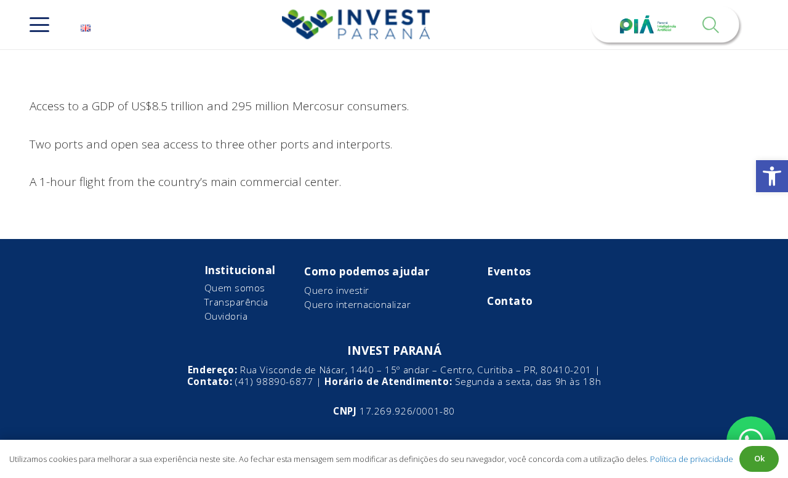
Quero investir (336, 290)
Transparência (236, 302)
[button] (772, 176)
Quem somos (234, 288)
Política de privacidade (691, 458)
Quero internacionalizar (357, 304)
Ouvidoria (225, 316)
